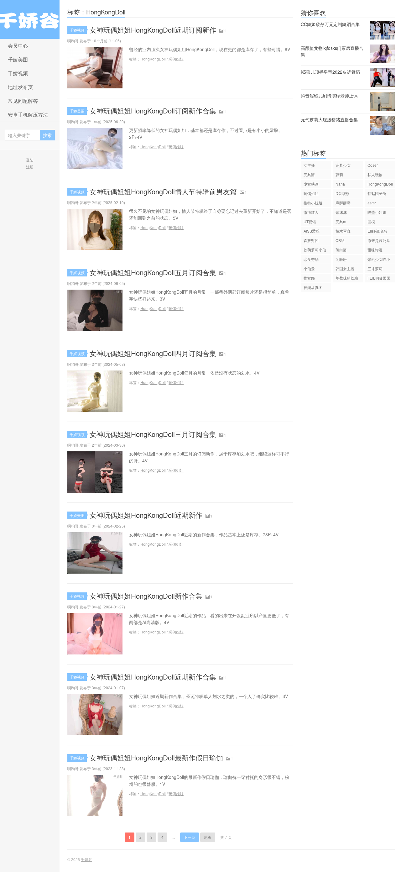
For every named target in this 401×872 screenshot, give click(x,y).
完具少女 (343, 165)
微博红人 (311, 212)
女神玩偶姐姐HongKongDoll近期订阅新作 (153, 29)
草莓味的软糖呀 (347, 278)
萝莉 (339, 174)
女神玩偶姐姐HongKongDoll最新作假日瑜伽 (156, 757)
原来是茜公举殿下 (378, 241)
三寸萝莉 (375, 268)
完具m (341, 221)
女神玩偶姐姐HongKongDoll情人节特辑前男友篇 (163, 191)
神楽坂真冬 (313, 287)
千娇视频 (18, 73)
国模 (371, 221)
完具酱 (309, 174)
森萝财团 (311, 240)
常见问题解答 (23, 100)
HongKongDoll (153, 58)
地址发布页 (20, 87)
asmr (371, 202)
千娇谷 (30, 19)
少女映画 (311, 183)
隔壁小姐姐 (376, 212)
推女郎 (309, 278)
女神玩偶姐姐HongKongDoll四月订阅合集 (153, 353)
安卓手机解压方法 (28, 114)
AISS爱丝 (312, 231)
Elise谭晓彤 (377, 231)
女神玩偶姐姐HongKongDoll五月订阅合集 (153, 272)
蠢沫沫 (341, 212)
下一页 (189, 837)
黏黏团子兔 (376, 193)
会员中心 (18, 45)
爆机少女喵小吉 (378, 260)
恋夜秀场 (311, 259)
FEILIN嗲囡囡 (378, 278)
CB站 (340, 240)
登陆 (30, 159)
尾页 (207, 837)
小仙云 (309, 268)
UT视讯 (310, 221)
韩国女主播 (345, 268)
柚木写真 (343, 231)
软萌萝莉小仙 (315, 249)
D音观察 (343, 193)
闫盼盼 (341, 259)
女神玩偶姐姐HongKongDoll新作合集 (146, 596)
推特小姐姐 (313, 202)
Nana (340, 183)
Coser (372, 165)
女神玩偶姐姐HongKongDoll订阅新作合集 (153, 110)
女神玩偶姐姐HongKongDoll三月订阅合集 (153, 434)
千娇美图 (18, 59)
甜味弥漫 (375, 249)
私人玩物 (375, 174)
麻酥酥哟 (343, 202)
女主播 (309, 165)
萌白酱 (341, 249)
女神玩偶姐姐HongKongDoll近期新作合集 (153, 676)
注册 (30, 166)
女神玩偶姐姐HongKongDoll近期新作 (146, 515)
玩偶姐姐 (176, 58)
